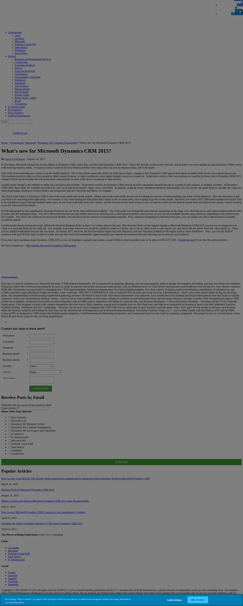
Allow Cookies (198, 600)
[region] (121, 600)
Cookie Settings (174, 600)
